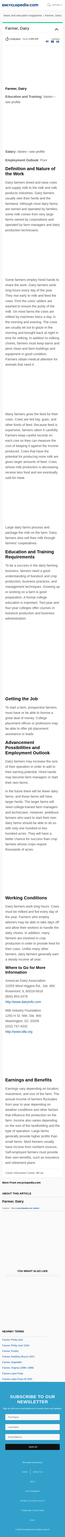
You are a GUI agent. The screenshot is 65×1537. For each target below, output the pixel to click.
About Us (38, 1472)
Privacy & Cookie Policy (32, 1501)
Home (25, 1472)
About (25, 1208)
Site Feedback (32, 1491)
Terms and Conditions (32, 1510)
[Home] (20, 5)
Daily (32, 1520)
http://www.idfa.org (18, 1032)
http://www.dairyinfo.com (23, 1002)
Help (32, 1481)
